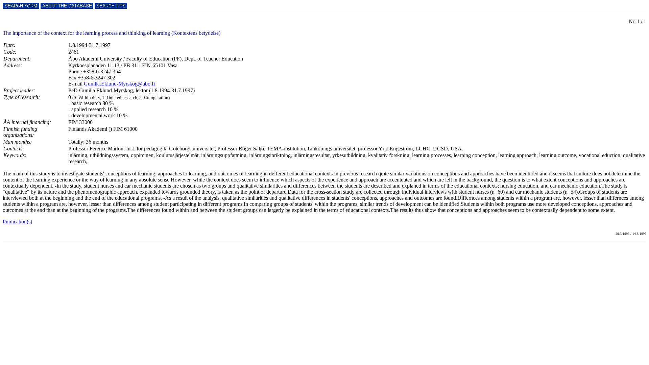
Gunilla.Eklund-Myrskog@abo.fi (119, 84)
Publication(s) (17, 221)
